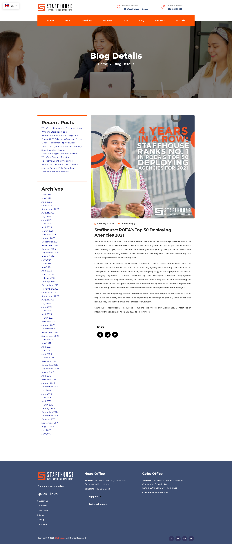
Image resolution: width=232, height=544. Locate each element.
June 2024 (46, 263)
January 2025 (48, 238)
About (68, 20)
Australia (180, 20)
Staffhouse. (60, 538)
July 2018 (46, 390)
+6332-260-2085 (160, 492)
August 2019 (47, 372)
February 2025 (48, 234)
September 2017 (50, 423)
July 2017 (46, 430)
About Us (43, 501)
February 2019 (48, 379)
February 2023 (48, 321)
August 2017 (47, 426)
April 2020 (46, 354)
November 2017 (49, 415)
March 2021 (47, 350)
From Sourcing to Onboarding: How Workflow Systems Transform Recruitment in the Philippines (59, 157)
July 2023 (46, 303)
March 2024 (47, 274)
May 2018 (46, 397)
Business (160, 20)
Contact (43, 524)
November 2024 (49, 245)
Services (87, 20)
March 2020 (47, 357)
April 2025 (46, 227)
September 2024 (50, 252)
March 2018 (47, 405)
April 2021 (46, 347)
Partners (107, 20)
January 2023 (48, 325)
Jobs (125, 20)
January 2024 (48, 281)
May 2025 (46, 223)
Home (50, 20)
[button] (100, 335)
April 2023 (46, 314)
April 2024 (46, 270)
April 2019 (46, 376)
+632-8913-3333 (102, 489)
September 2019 (50, 368)
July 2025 (46, 216)
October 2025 (48, 205)
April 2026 (46, 202)
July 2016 (46, 433)
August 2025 (47, 212)
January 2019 (48, 383)
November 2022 (49, 332)
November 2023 (49, 289)
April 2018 (46, 401)
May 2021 (46, 343)
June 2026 (46, 194)
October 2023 (48, 292)
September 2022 (50, 336)
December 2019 (49, 365)
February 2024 (49, 278)
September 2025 (50, 209)
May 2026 (46, 198)
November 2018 (49, 386)
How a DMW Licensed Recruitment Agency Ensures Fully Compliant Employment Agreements (59, 168)
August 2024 (47, 256)
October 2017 (48, 419)
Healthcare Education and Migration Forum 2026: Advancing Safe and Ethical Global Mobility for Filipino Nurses (61, 139)
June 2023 (46, 307)
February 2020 (49, 361)
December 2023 (49, 285)
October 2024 (48, 249)
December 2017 (49, 412)
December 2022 (49, 328)
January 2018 (48, 408)
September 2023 (50, 296)
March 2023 (47, 318)
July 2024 (46, 260)
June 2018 (46, 394)
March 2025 (47, 231)
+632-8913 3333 (174, 9)
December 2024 (50, 241)
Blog (141, 20)
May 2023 (46, 310)
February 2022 (48, 339)
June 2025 (46, 220)
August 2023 (47, 299)
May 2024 (46, 267)
